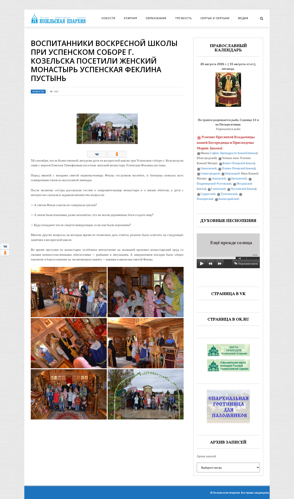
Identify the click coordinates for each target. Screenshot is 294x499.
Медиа (243, 18)
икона (216, 148)
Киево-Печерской (234, 163)
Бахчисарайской (228, 199)
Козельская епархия (226, 492)
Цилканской (239, 178)
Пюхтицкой (232, 173)
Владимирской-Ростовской (214, 183)
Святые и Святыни (214, 18)
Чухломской (238, 188)
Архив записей (206, 456)
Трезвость (183, 18)
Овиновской (209, 168)
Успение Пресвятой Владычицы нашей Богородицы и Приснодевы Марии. (226, 142)
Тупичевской (229, 194)
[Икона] (228, 88)
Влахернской (205, 199)
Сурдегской (208, 194)
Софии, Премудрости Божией (229, 153)
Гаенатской (218, 188)
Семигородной (210, 173)
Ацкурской (219, 178)
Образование (156, 18)
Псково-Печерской (234, 168)
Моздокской (244, 183)
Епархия (130, 18)
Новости (108, 18)
